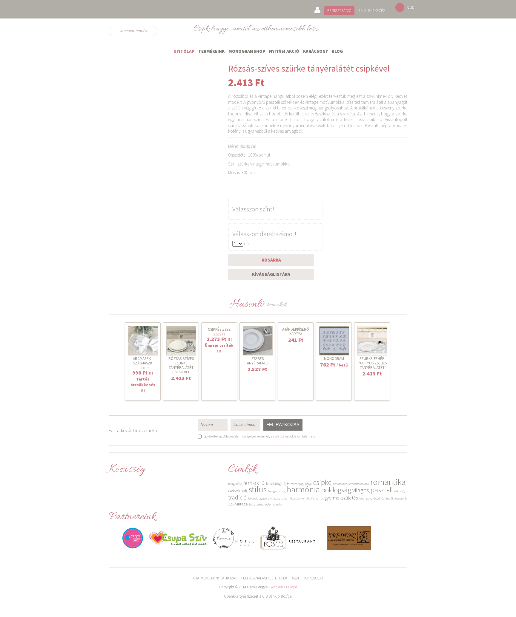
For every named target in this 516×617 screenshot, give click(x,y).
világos (360, 490)
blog (337, 51)
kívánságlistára (271, 274)
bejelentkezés (371, 10)
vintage (241, 504)
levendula (254, 498)
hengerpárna (276, 491)
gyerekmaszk (270, 498)
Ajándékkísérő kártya (295, 331)
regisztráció (339, 10)
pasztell (382, 489)
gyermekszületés (341, 498)
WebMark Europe (284, 587)
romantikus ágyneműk (295, 498)
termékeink (211, 51)
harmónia (303, 489)
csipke (322, 482)
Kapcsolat (313, 578)
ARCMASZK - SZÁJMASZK (143, 361)
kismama (317, 498)
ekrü (259, 482)
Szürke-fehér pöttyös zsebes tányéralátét (372, 363)
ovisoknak (237, 491)
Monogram (334, 358)
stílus (258, 489)
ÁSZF (296, 578)
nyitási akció (284, 51)
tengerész (235, 483)
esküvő (399, 491)
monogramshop (246, 51)
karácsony (315, 51)
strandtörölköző (358, 484)
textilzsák (365, 498)
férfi (247, 483)
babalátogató (275, 483)
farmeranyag (295, 484)
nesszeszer (340, 484)
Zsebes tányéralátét (257, 361)
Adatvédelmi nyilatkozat (215, 578)
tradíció (237, 497)
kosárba (271, 260)
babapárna (256, 504)
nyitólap (183, 51)
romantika (388, 482)
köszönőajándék (383, 498)
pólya (308, 484)
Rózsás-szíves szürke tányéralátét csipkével (181, 365)
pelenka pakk (273, 504)
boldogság (336, 489)
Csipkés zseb (219, 329)
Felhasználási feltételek (264, 578)
